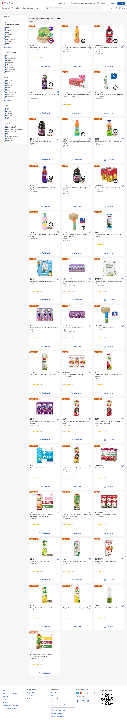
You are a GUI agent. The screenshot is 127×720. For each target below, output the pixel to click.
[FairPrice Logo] (7, 3)
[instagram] (88, 702)
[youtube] (83, 702)
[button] (116, 8)
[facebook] (78, 702)
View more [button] (7, 47)
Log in (121, 3)
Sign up (112, 3)
